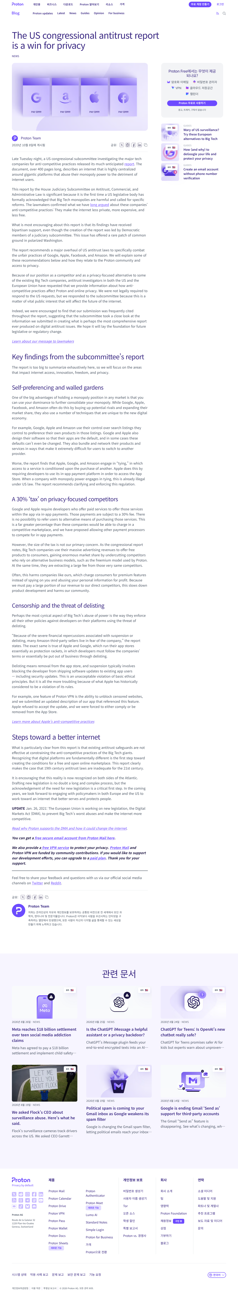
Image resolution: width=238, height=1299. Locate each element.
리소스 (109, 4)
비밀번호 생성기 (133, 1191)
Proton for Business (99, 1237)
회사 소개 (166, 1191)
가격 (122, 4)
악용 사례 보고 (39, 1274)
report (129, 163)
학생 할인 (129, 1220)
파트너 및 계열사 (208, 1206)
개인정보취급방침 (20, 1288)
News (72, 13)
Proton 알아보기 (89, 4)
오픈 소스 (129, 1213)
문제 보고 (58, 1274)
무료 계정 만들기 (200, 4)
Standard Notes (96, 1222)
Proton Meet (94, 1203)
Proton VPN (57, 1213)
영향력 (164, 1206)
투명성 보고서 (50, 1288)
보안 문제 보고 (76, 1274)
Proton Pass (57, 1220)
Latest (61, 13)
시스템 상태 (19, 1274)
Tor (125, 1206)
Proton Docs (57, 1235)
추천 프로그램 (206, 1213)
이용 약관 (35, 1288)
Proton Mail (119, 847)
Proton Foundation (173, 1213)
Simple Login (95, 1229)
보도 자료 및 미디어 (210, 1220)
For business (116, 13)
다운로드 (68, 4)
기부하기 (165, 1235)
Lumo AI (91, 1214)
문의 (200, 1228)
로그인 (220, 4)
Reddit (56, 883)
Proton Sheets (58, 1243)
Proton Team (31, 138)
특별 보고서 (130, 1228)
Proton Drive (57, 1206)
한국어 (217, 1275)
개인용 (36, 4)
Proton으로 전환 (96, 1252)
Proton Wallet (58, 1228)
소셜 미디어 (205, 1191)
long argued (99, 204)
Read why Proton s (26, 828)
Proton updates (43, 13)
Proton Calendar (60, 1198)
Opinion (99, 13)
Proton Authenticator (95, 1193)
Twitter (37, 883)
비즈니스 (52, 4)
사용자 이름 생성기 (135, 1198)
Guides (85, 13)
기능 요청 (95, 1274)
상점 (163, 1228)
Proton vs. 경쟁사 (134, 1235)
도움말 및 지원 (207, 1198)
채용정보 (165, 1220)
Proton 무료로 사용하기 (192, 103)
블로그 (164, 1243)
